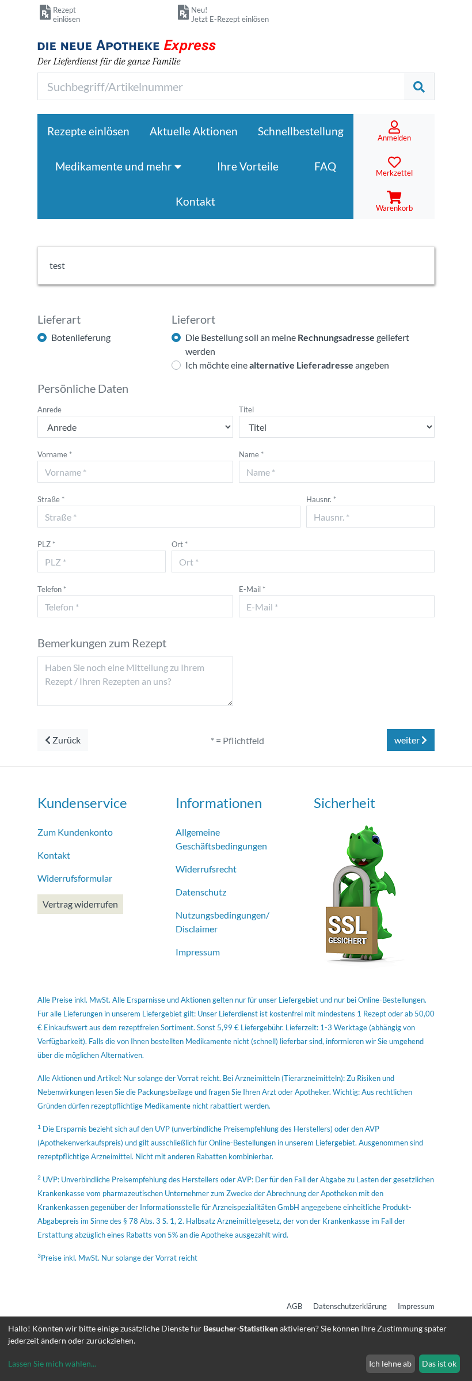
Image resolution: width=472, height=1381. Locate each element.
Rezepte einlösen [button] (88, 131)
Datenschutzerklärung (350, 1306)
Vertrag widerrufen (80, 903)
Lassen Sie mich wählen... (52, 1363)
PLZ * (46, 544)
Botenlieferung (81, 337)
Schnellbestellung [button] (301, 131)
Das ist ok (439, 1363)
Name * (251, 454)
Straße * (50, 499)
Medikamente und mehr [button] (114, 166)
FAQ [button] (325, 166)
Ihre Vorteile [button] (248, 166)
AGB (294, 1306)
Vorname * (54, 454)
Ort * (180, 544)
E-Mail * (252, 589)
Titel (246, 409)
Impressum (416, 1306)
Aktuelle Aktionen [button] (194, 131)
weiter (407, 739)
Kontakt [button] (195, 201)
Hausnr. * (321, 499)
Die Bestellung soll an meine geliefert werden (297, 344)
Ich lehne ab (390, 1363)
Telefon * (51, 589)
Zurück (66, 739)
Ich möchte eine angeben (287, 364)
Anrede (49, 409)
